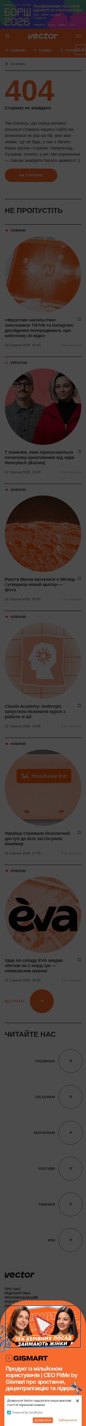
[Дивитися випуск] (43, 1327)
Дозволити (43, 1420)
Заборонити (68, 1420)
